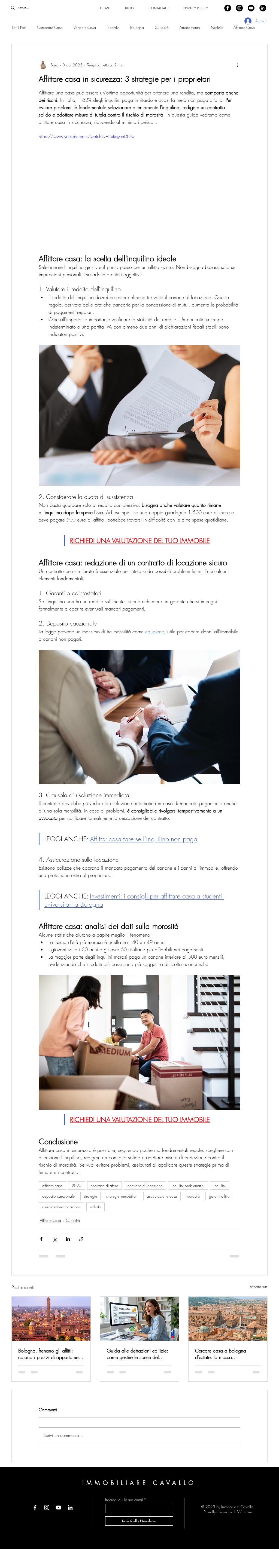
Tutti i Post (18, 27)
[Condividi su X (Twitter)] (54, 1239)
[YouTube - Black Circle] (251, 8)
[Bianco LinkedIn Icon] (70, 1507)
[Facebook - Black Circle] (227, 8)
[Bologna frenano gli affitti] (51, 1319)
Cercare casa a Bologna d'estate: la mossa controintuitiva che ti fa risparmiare (220, 1353)
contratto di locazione (145, 1185)
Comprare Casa (50, 27)
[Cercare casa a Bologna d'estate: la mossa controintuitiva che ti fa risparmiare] (228, 1319)
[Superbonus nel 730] (139, 1319)
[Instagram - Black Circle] (239, 8)
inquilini (220, 1185)
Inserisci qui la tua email (124, 1500)
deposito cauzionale (58, 1196)
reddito (95, 1206)
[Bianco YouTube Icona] (58, 1507)
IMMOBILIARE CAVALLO (139, 1483)
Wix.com (244, 1511)
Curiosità (162, 27)
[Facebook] (35, 1507)
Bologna (137, 27)
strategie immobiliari (122, 1196)
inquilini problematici (188, 1185)
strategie (90, 1196)
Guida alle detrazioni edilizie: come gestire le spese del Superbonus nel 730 (137, 1353)
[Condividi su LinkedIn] (68, 1239)
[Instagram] (46, 1507)
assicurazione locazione (61, 1206)
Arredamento (190, 27)
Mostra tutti (259, 1286)
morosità (193, 1196)
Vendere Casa (85, 27)
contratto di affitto (104, 1185)
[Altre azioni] (237, 65)
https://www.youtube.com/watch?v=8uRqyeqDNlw (87, 136)
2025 (76, 1185)
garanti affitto (219, 1196)
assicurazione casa (162, 1196)
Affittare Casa (244, 27)
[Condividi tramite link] (81, 1239)
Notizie (217, 27)
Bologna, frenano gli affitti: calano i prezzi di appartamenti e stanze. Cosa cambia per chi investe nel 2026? (50, 1353)
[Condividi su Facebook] (41, 1239)
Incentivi (113, 27)
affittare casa (52, 1185)
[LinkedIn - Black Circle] (262, 8)
